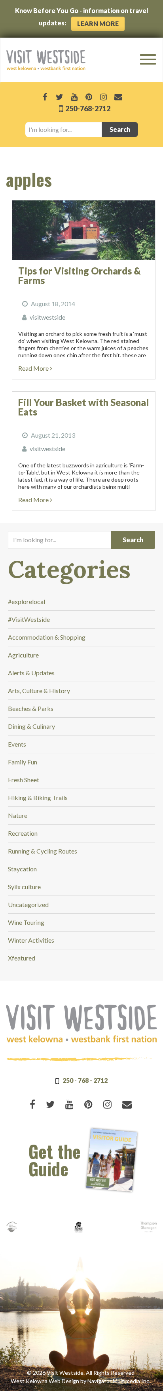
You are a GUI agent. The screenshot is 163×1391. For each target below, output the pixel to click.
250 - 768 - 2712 (85, 1080)
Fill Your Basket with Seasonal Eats (83, 406)
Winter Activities (31, 940)
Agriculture (23, 655)
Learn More (98, 23)
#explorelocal (26, 601)
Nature (17, 815)
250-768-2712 (87, 108)
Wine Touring (26, 922)
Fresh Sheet (23, 779)
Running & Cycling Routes (42, 851)
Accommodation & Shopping (46, 637)
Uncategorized (28, 904)
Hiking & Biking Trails (38, 797)
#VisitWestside (29, 619)
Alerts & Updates (31, 672)
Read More (34, 368)
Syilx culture (24, 886)
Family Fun (22, 762)
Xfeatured (21, 958)
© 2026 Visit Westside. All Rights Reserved (81, 1372)
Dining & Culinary (31, 726)
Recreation (23, 833)
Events (17, 744)
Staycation (22, 869)
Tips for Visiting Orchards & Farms (79, 275)
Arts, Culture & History (39, 690)
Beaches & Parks (30, 708)
